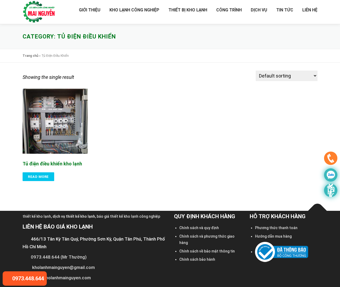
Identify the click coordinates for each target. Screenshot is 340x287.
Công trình (229, 9)
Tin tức (284, 9)
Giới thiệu (89, 9)
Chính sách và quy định (199, 228)
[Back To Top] (317, 211)
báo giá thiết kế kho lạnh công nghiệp (128, 216)
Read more (38, 177)
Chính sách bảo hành (197, 259)
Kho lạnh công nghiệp (134, 9)
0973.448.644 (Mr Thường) (59, 257)
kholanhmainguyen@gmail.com (63, 267)
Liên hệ (309, 9)
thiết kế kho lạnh (37, 216)
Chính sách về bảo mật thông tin (207, 251)
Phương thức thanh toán (276, 228)
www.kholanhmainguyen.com (61, 277)
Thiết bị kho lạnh (187, 9)
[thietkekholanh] (330, 190)
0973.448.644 (27, 278)
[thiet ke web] (330, 159)
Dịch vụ (259, 9)
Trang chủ (30, 56)
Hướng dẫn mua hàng (273, 236)
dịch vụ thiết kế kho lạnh (74, 216)
